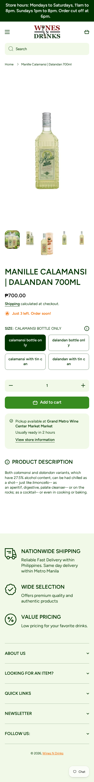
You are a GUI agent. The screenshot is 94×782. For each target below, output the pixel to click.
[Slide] (86, 328)
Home (9, 64)
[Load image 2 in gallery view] (29, 238)
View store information (35, 439)
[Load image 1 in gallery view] (12, 239)
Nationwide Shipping (51, 551)
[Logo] (47, 32)
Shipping (12, 303)
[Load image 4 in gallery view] (64, 237)
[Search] (9, 49)
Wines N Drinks (52, 753)
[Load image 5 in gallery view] (81, 237)
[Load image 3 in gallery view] (47, 243)
